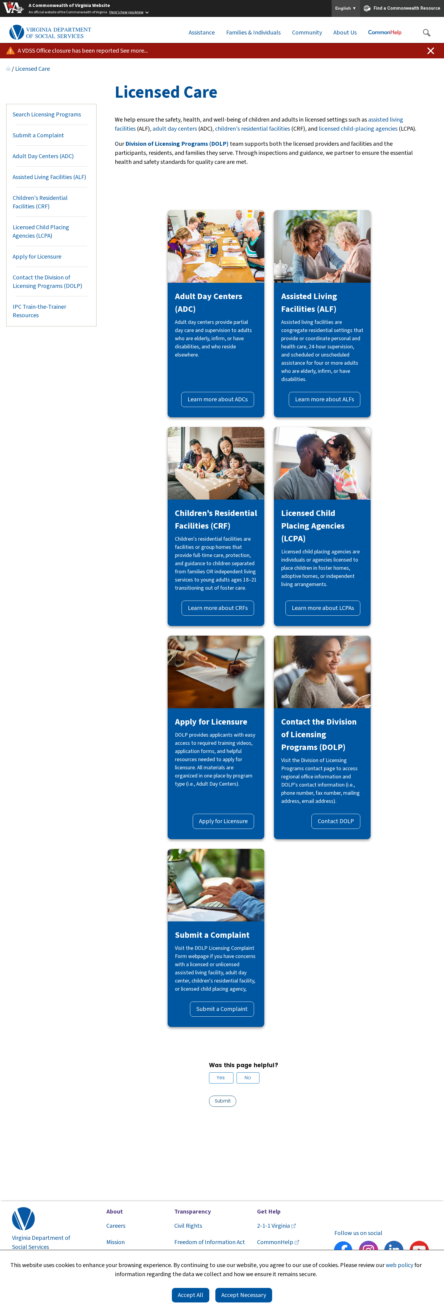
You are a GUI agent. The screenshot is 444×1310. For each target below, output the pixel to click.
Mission (115, 1242)
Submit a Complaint (38, 135)
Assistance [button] (202, 32)
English (345, 8)
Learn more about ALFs (324, 399)
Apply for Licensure (37, 257)
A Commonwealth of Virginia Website (69, 5)
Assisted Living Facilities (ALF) (49, 177)
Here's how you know (126, 12)
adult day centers (175, 129)
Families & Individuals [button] (253, 32)
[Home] (8, 68)
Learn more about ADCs (218, 399)
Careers (115, 1226)
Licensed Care (32, 69)
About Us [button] (345, 32)
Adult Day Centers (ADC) (43, 156)
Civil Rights (188, 1226)
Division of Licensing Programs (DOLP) (177, 144)
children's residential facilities (252, 129)
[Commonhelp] (384, 32)
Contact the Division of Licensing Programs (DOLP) (47, 281)
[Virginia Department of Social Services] (50, 32)
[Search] (426, 32)
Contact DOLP (336, 821)
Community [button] (307, 32)
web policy (399, 1265)
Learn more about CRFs (218, 608)
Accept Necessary (243, 1295)
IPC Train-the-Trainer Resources (39, 311)
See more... (134, 51)
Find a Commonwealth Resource (407, 7)
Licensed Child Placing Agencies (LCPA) (41, 231)
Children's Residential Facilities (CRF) (40, 202)
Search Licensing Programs (47, 114)
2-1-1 (273, 1226)
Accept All (190, 1295)
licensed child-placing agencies (358, 129)
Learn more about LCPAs (323, 608)
